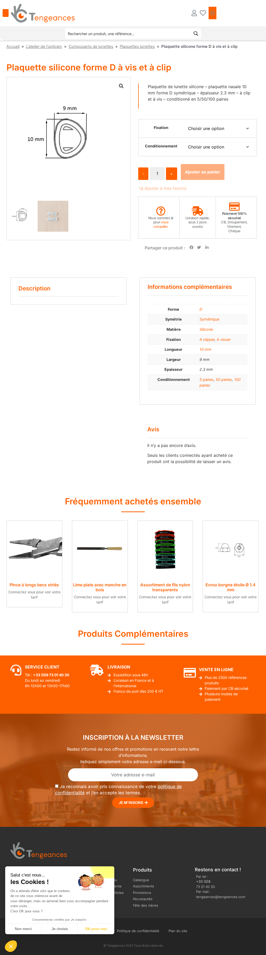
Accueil (12, 46)
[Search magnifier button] (196, 33)
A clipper (207, 339)
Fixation (161, 127)
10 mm (205, 349)
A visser (224, 339)
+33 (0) (39, 675)
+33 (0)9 (203, 881)
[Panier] (212, 13)
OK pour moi (96, 929)
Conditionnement (161, 146)
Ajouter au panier (202, 171)
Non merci (23, 929)
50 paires (224, 379)
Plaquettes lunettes (137, 46)
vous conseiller (161, 224)
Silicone (206, 329)
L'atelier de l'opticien (44, 46)
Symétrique (209, 319)
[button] (121, 86)
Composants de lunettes (91, 46)
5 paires (207, 379)
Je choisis (60, 929)
